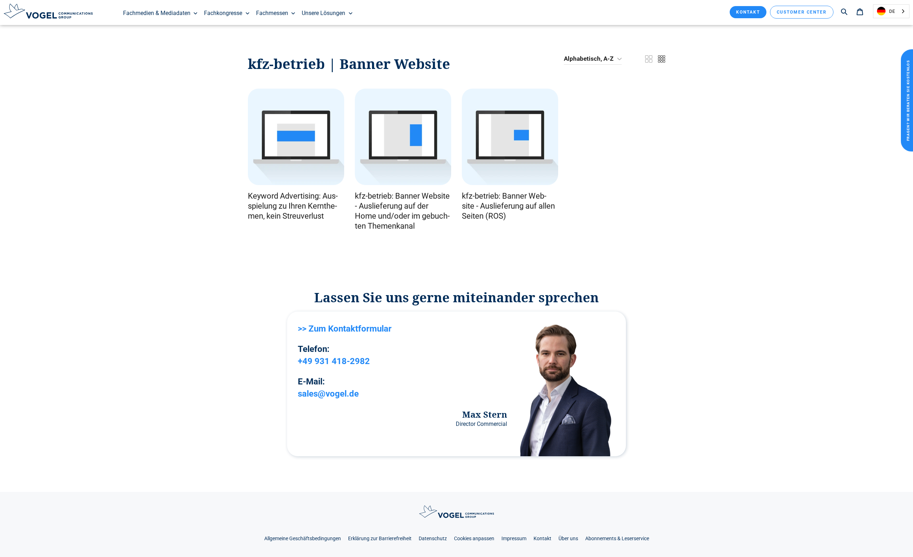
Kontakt (748, 12)
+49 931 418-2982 (334, 361)
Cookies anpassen (474, 539)
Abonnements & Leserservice (617, 539)
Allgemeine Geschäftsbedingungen (302, 539)
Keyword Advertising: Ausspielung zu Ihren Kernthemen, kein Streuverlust (293, 206)
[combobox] (891, 11)
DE (892, 11)
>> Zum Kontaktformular (345, 329)
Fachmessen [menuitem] (272, 13)
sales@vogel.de (328, 394)
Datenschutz (433, 539)
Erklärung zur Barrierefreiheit (380, 539)
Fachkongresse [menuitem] (223, 13)
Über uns (568, 539)
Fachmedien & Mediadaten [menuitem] (156, 13)
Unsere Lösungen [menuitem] (323, 13)
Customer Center (802, 12)
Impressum (513, 539)
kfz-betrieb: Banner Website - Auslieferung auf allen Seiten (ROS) (508, 206)
